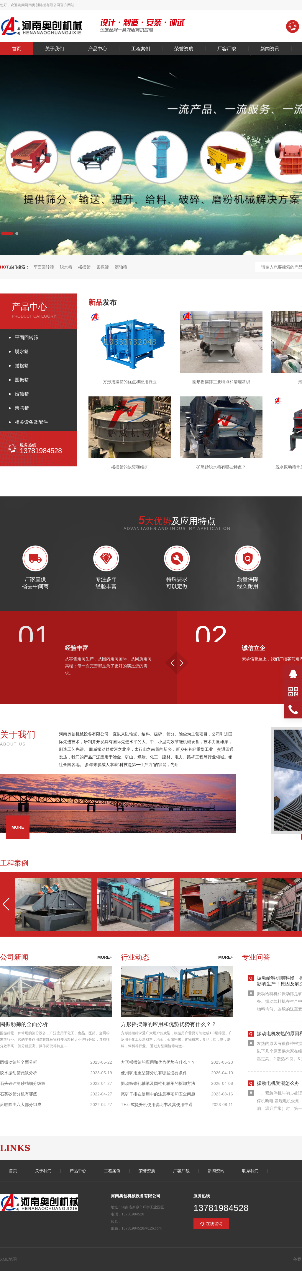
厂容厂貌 (226, 48)
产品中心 (97, 48)
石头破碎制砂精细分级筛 (22, 1083)
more (18, 827)
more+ (104, 957)
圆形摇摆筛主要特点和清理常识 (221, 381)
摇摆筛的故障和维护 (129, 467)
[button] (7, 233)
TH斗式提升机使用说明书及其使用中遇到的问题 (160, 1104)
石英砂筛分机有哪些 (18, 1094)
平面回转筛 (43, 267)
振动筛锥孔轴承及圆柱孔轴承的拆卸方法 (158, 1083)
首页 (16, 48)
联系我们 (250, 1171)
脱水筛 (66, 267)
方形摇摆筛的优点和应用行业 (130, 381)
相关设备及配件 (31, 422)
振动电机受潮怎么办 (278, 1083)
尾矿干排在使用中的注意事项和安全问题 (158, 1094)
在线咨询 (214, 1223)
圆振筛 (102, 267)
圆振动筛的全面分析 (24, 1024)
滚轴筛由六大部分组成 (20, 1104)
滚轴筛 (121, 267)
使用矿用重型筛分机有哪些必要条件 (154, 1072)
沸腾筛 (22, 408)
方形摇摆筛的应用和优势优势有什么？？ (168, 1024)
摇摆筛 (84, 267)
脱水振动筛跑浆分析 (18, 1072)
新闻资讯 (269, 48)
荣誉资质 (183, 48)
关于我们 (54, 48)
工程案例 (140, 48)
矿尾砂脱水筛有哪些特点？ (221, 467)
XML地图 (8, 1259)
